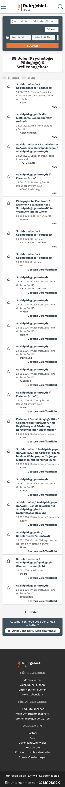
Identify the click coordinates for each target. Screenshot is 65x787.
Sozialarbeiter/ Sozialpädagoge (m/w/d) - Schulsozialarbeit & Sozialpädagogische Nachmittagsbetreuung (36, 507)
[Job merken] (9, 86)
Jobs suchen (32, 680)
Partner (33, 733)
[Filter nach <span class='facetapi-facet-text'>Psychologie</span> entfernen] (4, 78)
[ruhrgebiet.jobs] (32, 7)
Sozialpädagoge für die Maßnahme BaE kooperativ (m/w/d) (34, 118)
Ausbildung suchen (32, 684)
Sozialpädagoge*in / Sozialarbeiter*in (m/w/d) (33, 534)
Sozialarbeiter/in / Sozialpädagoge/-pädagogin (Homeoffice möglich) (34, 562)
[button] (8, 37)
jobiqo (55, 775)
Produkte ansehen (32, 708)
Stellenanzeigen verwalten (32, 718)
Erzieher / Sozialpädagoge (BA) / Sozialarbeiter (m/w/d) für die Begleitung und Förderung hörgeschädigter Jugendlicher (37, 424)
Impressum (32, 747)
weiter (33, 612)
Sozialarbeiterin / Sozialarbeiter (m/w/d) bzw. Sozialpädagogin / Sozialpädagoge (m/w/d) (37, 148)
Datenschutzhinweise (32, 742)
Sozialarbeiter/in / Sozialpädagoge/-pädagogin (34, 86)
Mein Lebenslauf (32, 694)
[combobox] (34, 21)
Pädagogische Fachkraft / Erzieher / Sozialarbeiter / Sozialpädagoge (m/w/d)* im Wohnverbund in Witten (35, 206)
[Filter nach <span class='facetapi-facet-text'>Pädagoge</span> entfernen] (24, 78)
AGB (32, 737)
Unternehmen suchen (32, 689)
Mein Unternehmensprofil (32, 713)
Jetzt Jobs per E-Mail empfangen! (34, 630)
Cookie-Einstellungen (32, 757)
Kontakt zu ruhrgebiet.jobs (32, 752)
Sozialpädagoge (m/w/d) (32, 277)
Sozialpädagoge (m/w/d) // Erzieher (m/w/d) (33, 176)
